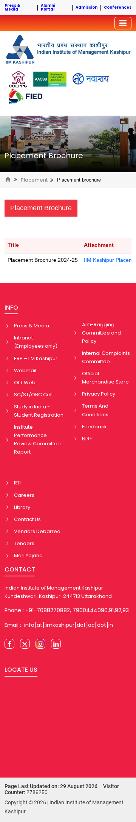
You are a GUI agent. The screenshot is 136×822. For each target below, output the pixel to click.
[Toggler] (122, 23)
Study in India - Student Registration (38, 411)
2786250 (37, 792)
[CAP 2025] (18, 79)
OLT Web (25, 382)
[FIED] (25, 96)
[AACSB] (50, 79)
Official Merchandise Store (105, 377)
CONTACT (20, 569)
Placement (34, 180)
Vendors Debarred (37, 531)
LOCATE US (21, 669)
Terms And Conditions (95, 410)
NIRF (87, 438)
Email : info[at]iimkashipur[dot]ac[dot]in (59, 625)
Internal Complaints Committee (106, 357)
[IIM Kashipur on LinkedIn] (56, 643)
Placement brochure (79, 180)
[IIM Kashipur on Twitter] (25, 643)
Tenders (24, 543)
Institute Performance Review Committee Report (37, 439)
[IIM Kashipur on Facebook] (9, 643)
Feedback (94, 426)
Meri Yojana (28, 555)
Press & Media (31, 325)
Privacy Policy (98, 393)
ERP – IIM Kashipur (35, 358)
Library (22, 507)
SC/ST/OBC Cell (33, 394)
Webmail (25, 370)
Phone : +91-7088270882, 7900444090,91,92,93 (67, 610)
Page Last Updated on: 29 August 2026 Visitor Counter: (62, 789)
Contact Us (27, 519)
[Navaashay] (91, 79)
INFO (11, 307)
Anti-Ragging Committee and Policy (101, 333)
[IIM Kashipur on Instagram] (40, 643)
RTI (17, 482)
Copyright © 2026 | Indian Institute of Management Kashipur (64, 806)
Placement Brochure (44, 155)
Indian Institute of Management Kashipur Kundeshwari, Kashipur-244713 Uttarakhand (58, 592)
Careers (24, 495)
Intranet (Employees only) (35, 342)
